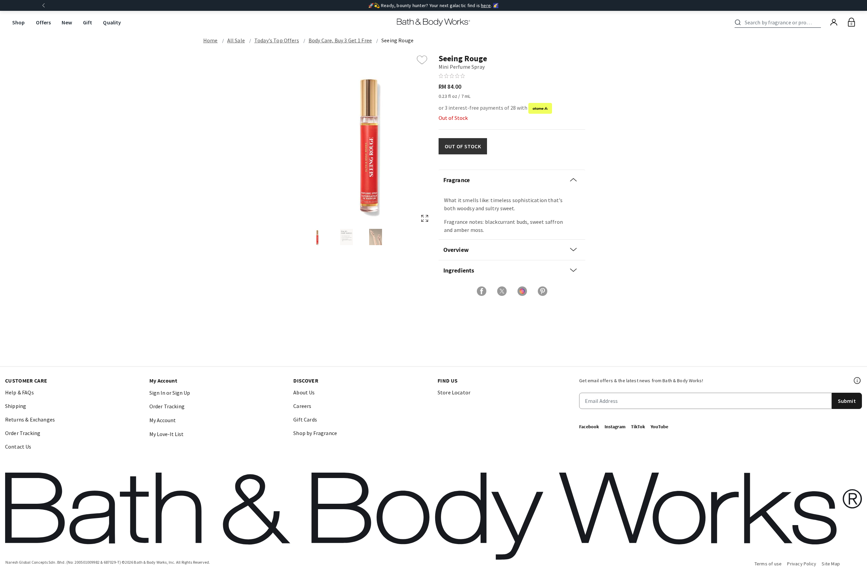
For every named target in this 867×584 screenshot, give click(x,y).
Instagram (615, 427)
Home (210, 40)
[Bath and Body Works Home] (433, 22)
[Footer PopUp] (857, 380)
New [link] (67, 22)
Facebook (589, 427)
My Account (162, 420)
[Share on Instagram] (522, 291)
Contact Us (18, 446)
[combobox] (779, 22)
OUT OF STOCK (463, 146)
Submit (847, 400)
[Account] (834, 22)
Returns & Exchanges (30, 419)
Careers (302, 406)
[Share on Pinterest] (543, 291)
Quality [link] (112, 22)
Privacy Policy (801, 564)
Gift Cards (305, 419)
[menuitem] (18, 22)
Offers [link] (43, 22)
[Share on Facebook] (482, 291)
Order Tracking (22, 433)
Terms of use (768, 564)
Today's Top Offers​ (276, 40)
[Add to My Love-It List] (422, 60)
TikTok (638, 427)
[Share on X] (502, 291)
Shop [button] (18, 22)
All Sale (236, 40)
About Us (304, 392)
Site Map (831, 564)
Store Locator (454, 392)
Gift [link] (87, 22)
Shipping (15, 406)
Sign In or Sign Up (169, 392)
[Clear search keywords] (819, 22)
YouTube (659, 427)
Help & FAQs (19, 392)
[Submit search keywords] (738, 22)
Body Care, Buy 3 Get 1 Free (340, 40)
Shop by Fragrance (315, 433)
